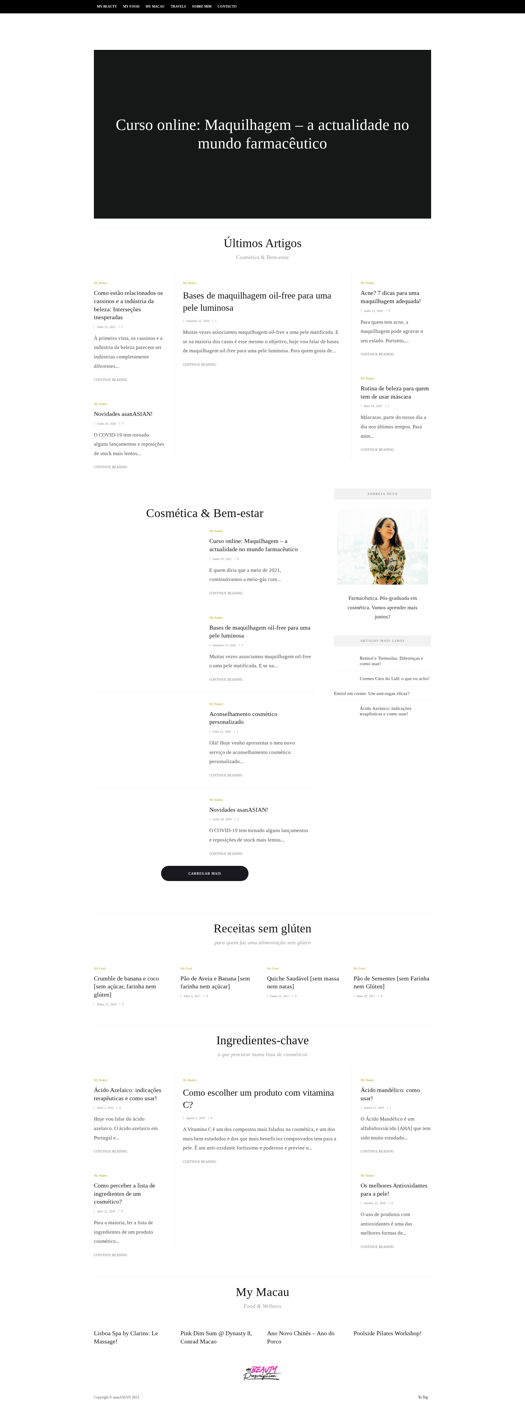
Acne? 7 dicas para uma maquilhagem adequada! (391, 296)
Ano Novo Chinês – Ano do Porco (301, 1337)
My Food (131, 6)
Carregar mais (204, 873)
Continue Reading (199, 364)
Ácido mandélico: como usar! (390, 1094)
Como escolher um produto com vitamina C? (258, 1098)
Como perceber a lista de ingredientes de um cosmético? (124, 1193)
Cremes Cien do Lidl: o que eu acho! (395, 678)
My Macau (155, 6)
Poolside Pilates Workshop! (388, 1333)
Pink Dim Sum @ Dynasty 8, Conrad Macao (216, 1337)
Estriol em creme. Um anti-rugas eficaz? (372, 693)
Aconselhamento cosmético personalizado (243, 717)
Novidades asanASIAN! (123, 413)
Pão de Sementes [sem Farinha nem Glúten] (391, 982)
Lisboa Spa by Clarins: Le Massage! (126, 1337)
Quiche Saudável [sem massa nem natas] (303, 982)
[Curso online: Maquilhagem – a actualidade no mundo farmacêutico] (262, 134)
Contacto (227, 6)
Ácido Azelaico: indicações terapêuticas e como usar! (385, 711)
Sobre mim (201, 6)
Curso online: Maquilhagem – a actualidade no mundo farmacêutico (253, 545)
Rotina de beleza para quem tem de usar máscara (395, 392)
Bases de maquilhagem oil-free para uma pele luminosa (257, 301)
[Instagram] (407, 1397)
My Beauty (107, 6)
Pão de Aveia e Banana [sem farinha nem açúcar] (215, 982)
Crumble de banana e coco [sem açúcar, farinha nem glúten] (126, 986)
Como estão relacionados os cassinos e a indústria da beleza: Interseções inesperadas (128, 304)
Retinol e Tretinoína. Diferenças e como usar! (391, 661)
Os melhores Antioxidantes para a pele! (394, 1189)
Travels (178, 6)
